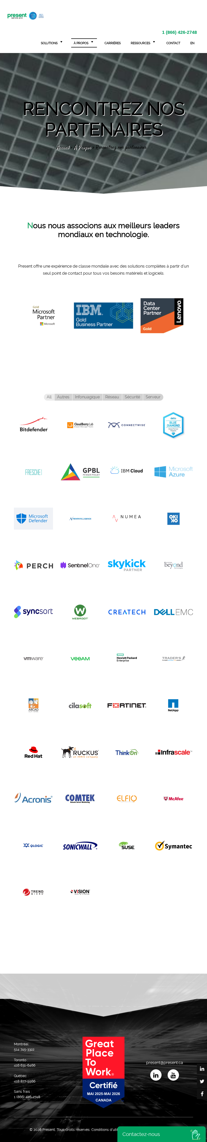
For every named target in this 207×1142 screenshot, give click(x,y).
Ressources (140, 43)
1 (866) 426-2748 (179, 32)
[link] (43, 314)
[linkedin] (155, 1075)
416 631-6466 (24, 1065)
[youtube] (173, 1075)
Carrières (113, 43)
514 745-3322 (24, 1049)
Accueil (63, 147)
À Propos (82, 147)
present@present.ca (164, 1062)
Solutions (49, 43)
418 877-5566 (24, 1081)
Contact (173, 43)
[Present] (26, 15)
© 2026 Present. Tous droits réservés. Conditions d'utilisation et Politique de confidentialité (104, 1130)
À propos (81, 43)
